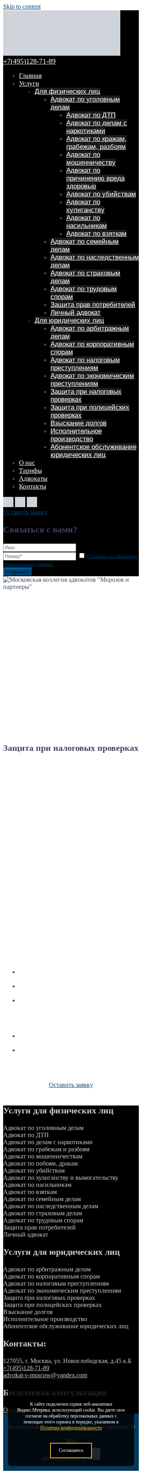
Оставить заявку (25, 512)
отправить (17, 572)
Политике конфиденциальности (71, 1428)
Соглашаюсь (71, 1450)
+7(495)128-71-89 (29, 61)
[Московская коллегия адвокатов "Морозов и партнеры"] (61, 53)
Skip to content (22, 6)
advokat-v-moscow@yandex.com (45, 1375)
